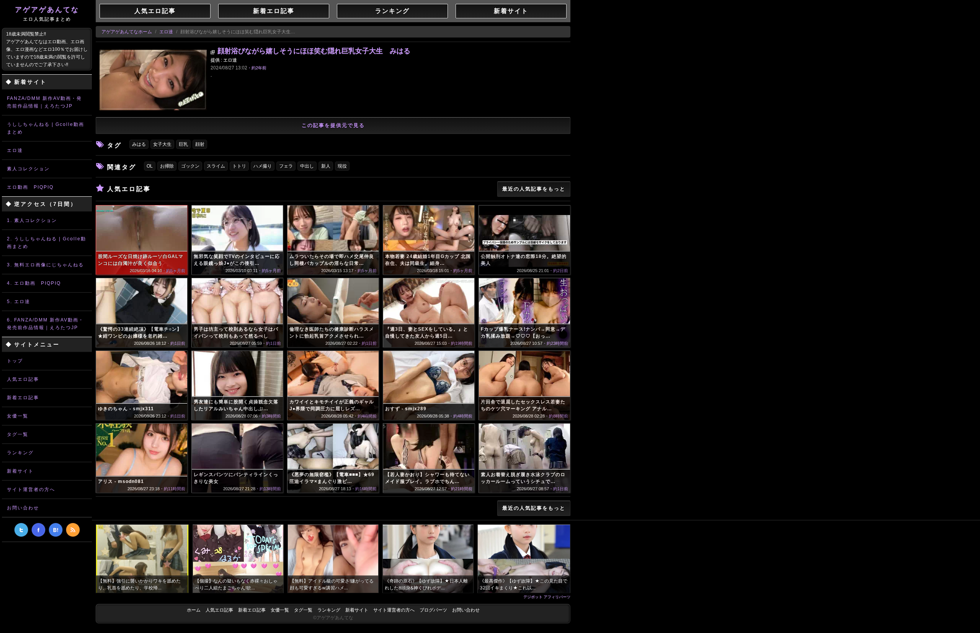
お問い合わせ (23, 508)
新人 (325, 166)
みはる (139, 144)
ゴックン (190, 166)
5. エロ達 (18, 301)
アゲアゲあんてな (47, 14)
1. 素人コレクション (32, 220)
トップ (15, 361)
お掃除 (167, 166)
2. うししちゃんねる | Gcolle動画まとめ (46, 242)
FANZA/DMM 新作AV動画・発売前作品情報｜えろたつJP (44, 102)
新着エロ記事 (23, 397)
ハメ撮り (262, 166)
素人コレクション (28, 168)
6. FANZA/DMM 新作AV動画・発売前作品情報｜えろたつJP (45, 323)
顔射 (199, 144)
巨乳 (183, 144)
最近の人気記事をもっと (533, 189)
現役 (342, 166)
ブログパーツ (433, 610)
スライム (216, 166)
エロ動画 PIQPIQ (30, 187)
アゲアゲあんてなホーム (126, 31)
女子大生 (162, 144)
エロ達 (15, 150)
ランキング (20, 452)
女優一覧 (17, 416)
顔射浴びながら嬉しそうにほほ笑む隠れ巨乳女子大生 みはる (313, 51)
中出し (307, 166)
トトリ (239, 166)
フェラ (286, 166)
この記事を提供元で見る (333, 125)
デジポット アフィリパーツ (546, 596)
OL (150, 166)
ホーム (194, 610)
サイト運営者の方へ (31, 489)
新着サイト (20, 471)
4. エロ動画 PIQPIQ (34, 283)
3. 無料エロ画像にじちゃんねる (45, 265)
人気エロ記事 (23, 379)
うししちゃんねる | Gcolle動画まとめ (45, 128)
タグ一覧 (17, 434)
